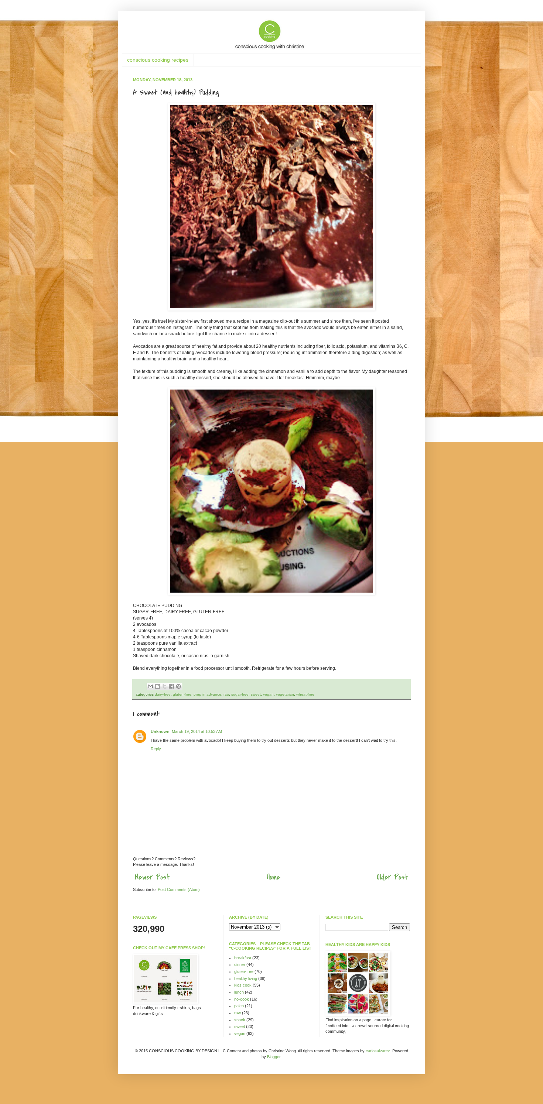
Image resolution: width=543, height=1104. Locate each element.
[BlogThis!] (157, 686)
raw (226, 694)
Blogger (273, 1057)
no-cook (241, 999)
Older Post (392, 877)
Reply (156, 749)
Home (273, 877)
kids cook (243, 985)
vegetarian (285, 694)
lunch (239, 992)
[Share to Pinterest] (178, 686)
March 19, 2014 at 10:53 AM (197, 731)
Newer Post (152, 877)
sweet (256, 694)
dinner (239, 964)
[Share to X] (164, 686)
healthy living (245, 978)
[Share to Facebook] (171, 686)
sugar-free (240, 694)
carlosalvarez (378, 1051)
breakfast (242, 958)
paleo (239, 1006)
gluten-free (182, 694)
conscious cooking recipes (157, 60)
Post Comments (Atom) (179, 889)
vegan (268, 694)
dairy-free (163, 694)
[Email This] (150, 686)
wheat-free (305, 694)
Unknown (160, 731)
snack (239, 1020)
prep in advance (207, 694)
